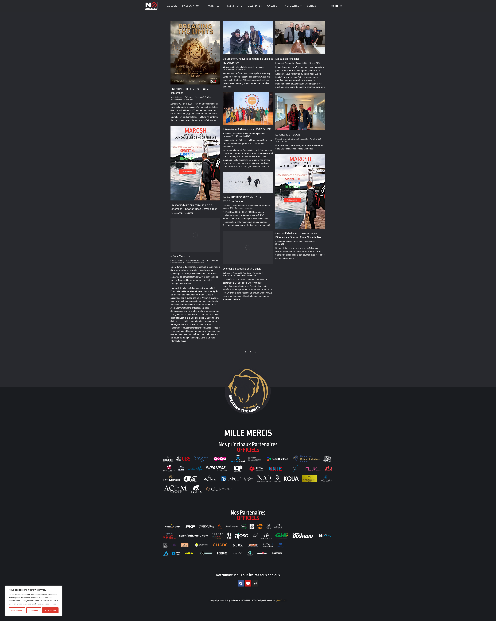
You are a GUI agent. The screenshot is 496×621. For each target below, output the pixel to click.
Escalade (240, 67)
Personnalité (199, 97)
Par (176, 100)
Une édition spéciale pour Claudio (242, 268)
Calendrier (255, 6)
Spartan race (297, 242)
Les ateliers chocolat (287, 58)
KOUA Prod (281, 600)
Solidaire (252, 134)
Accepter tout (50, 610)
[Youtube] (337, 6)
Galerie (272, 6)
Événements (234, 6)
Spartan (289, 242)
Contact (312, 6)
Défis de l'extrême (177, 97)
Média (235, 205)
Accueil (171, 6)
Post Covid (252, 205)
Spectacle (260, 134)
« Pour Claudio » (180, 256)
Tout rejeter (33, 610)
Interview (294, 139)
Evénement (189, 97)
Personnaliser (17, 610)
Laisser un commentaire (244, 208)
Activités (213, 6)
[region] (33, 601)
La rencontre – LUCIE (287, 134)
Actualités (292, 6)
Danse (277, 139)
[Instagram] (341, 6)
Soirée (207, 97)
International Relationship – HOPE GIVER (247, 129)
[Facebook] (332, 6)
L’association (191, 6)
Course (173, 260)
